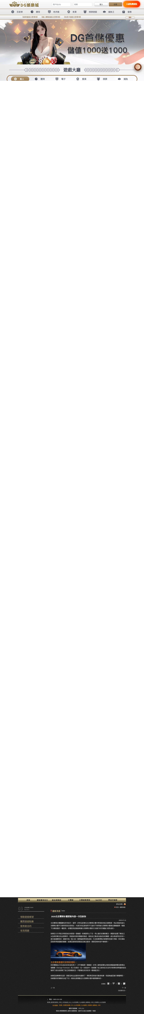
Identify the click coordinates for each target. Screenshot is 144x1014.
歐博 (48, 1002)
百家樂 (96, 1002)
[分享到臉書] (113, 983)
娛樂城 (88, 1002)
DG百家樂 (75, 1002)
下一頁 (124, 988)
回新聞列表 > (122, 990)
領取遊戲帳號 (27, 917)
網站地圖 (119, 904)
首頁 (117, 907)
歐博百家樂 (54, 1002)
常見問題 (24, 931)
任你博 (57, 933)
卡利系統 (65, 1002)
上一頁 (53, 988)
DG (70, 1002)
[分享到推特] (124, 983)
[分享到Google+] (108, 983)
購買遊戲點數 (27, 921)
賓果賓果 (87, 970)
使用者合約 (26, 926)
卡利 (60, 1002)
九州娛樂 (82, 1002)
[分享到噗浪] (119, 983)
